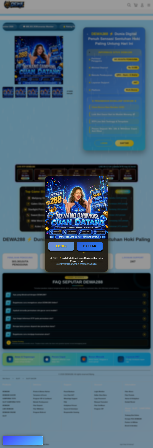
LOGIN (61, 246)
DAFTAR (89, 246)
